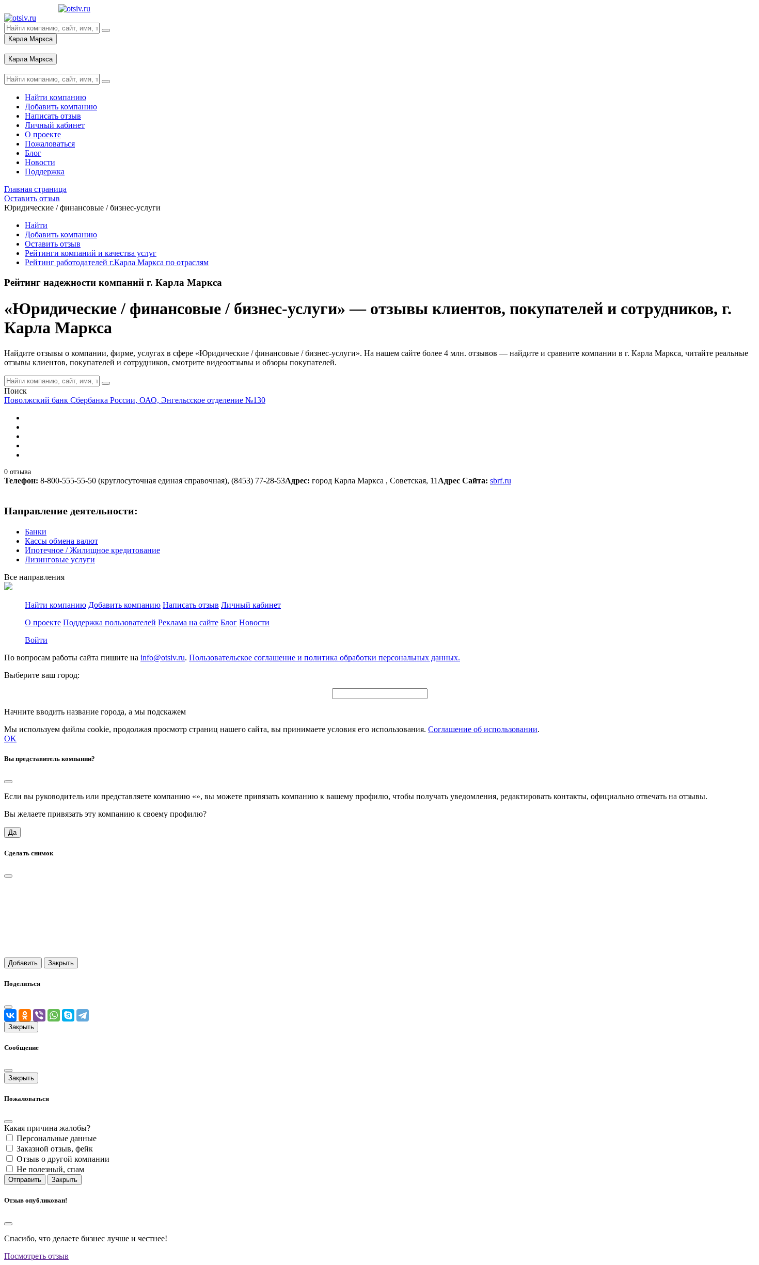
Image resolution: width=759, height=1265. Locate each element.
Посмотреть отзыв (36, 1256)
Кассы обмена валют (61, 541)
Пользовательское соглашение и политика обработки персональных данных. (324, 657)
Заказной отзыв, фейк (55, 1148)
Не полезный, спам (50, 1169)
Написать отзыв (191, 605)
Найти (36, 225)
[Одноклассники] (25, 1015)
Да (12, 832)
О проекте (43, 622)
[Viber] (39, 1015)
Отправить (24, 1179)
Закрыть (61, 963)
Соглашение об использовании (482, 729)
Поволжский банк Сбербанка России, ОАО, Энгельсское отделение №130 (134, 400)
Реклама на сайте (188, 622)
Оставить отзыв (53, 243)
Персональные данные (57, 1138)
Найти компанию (55, 605)
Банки (35, 531)
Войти (36, 640)
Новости (254, 622)
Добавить (23, 963)
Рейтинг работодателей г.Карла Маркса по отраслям (117, 262)
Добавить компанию (61, 234)
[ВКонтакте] (10, 1015)
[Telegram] (82, 1015)
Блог (228, 622)
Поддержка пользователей (109, 622)
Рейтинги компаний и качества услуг (90, 253)
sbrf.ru (500, 480)
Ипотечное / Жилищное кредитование (92, 550)
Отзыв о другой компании (63, 1159)
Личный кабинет (251, 605)
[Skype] (68, 1015)
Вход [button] (13, 48)
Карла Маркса (30, 39)
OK (10, 738)
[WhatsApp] (54, 1015)
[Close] (8, 781)
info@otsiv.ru (162, 657)
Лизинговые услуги (60, 559)
